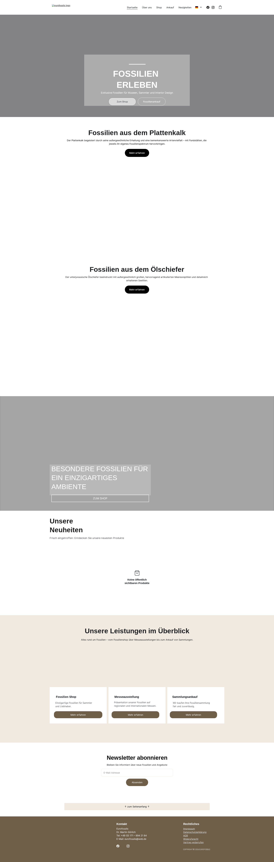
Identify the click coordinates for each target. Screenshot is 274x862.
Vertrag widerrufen (193, 842)
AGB (185, 835)
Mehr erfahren (137, 152)
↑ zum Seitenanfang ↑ (137, 806)
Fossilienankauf (151, 101)
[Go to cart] (220, 7)
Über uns (147, 7)
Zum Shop (122, 101)
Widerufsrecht (190, 838)
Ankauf (170, 7)
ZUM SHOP (100, 498)
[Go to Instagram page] (213, 7)
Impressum (189, 828)
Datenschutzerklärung (194, 832)
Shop (159, 7)
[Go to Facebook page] (209, 7)
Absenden (137, 782)
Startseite (132, 7)
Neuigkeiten (185, 7)
